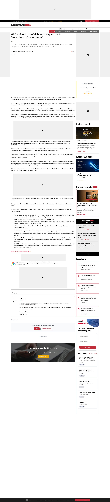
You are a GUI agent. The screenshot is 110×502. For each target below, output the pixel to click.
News (65, 28)
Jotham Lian (22, 51)
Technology (67, 31)
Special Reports (86, 187)
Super (75, 31)
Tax (52, 31)
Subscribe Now (43, 356)
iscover (89, 28)
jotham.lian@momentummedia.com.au (21, 251)
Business (58, 31)
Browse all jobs (93, 353)
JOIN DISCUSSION (87, 93)
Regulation (83, 31)
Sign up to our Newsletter (56, 21)
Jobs (96, 28)
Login (81, 21)
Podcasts (80, 28)
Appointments (93, 31)
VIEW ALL (87, 254)
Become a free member (91, 21)
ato (15, 292)
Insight (72, 28)
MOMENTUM (22, 21)
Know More (23, 314)
